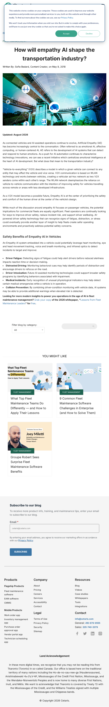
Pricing (37, 589)
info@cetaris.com (84, 619)
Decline (89, 33)
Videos (78, 589)
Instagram (100, 633)
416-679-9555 (92, 623)
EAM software (11, 598)
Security (38, 627)
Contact (38, 606)
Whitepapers (81, 598)
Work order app (12, 615)
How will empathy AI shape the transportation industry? (54, 54)
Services (38, 598)
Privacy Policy (67, 17)
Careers (38, 594)
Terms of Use (40, 619)
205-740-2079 (90, 627)
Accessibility (40, 602)
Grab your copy (42, 299)
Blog (77, 585)
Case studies (81, 594)
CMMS (7, 602)
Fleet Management (22, 392)
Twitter (85, 633)
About (37, 585)
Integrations (81, 606)
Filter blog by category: (24, 324)
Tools (77, 602)
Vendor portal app (13, 634)
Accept (66, 33)
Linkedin (92, 633)
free (33, 303)
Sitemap (38, 631)
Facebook (77, 633)
